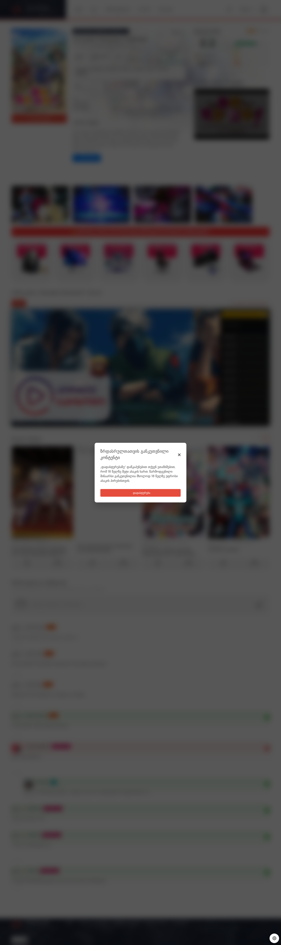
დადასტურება (141, 493)
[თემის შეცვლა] (274, 938)
